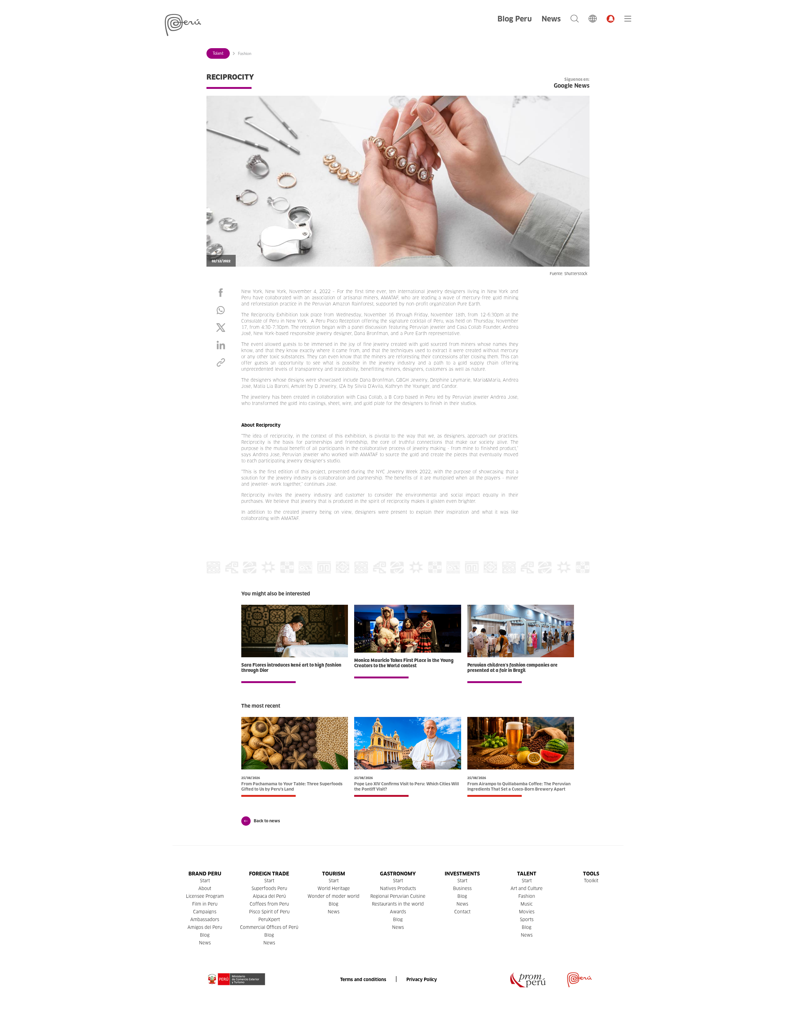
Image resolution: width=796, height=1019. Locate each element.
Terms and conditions (363, 979)
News (551, 18)
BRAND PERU (204, 873)
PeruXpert (269, 919)
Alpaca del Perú (269, 896)
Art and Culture (527, 888)
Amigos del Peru (204, 927)
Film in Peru (204, 904)
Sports (527, 919)
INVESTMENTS (462, 873)
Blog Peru (514, 18)
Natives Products (398, 888)
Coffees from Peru (269, 904)
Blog (205, 935)
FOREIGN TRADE (269, 873)
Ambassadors (204, 919)
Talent (218, 53)
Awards (398, 912)
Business (462, 888)
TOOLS (591, 873)
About (204, 888)
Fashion (245, 53)
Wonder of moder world (333, 896)
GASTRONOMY (398, 873)
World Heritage (333, 888)
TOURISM (333, 873)
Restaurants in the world (398, 904)
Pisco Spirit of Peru (269, 912)
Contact (462, 912)
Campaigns (204, 912)
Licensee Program (205, 896)
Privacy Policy (421, 979)
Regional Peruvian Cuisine (397, 896)
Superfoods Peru (269, 888)
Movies (527, 912)
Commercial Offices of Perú (269, 927)
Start (205, 881)
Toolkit (591, 881)
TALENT (526, 873)
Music (527, 904)
